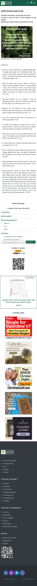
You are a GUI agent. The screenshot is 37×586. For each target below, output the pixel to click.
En (31, 3)
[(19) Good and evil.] (17, 42)
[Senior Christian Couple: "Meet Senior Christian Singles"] (18, 378)
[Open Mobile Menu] (34, 3)
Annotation (5, 212)
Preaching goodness (9, 220)
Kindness (7, 223)
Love (5, 226)
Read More (30, 242)
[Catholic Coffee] (18, 428)
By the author (6, 216)
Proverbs (4, 233)
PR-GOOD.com (18, 579)
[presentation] (6, 294)
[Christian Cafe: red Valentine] (18, 328)
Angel (5, 229)
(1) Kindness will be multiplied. (13, 236)
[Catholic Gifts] (18, 353)
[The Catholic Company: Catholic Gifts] (18, 403)
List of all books (30, 277)
